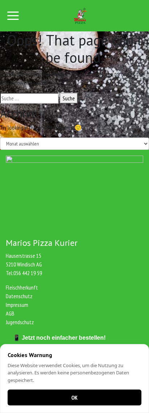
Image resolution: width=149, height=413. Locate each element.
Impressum (17, 304)
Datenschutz (19, 296)
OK (74, 397)
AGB (10, 313)
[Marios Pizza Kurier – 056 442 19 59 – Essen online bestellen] (80, 15)
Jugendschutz (20, 322)
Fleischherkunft (22, 287)
